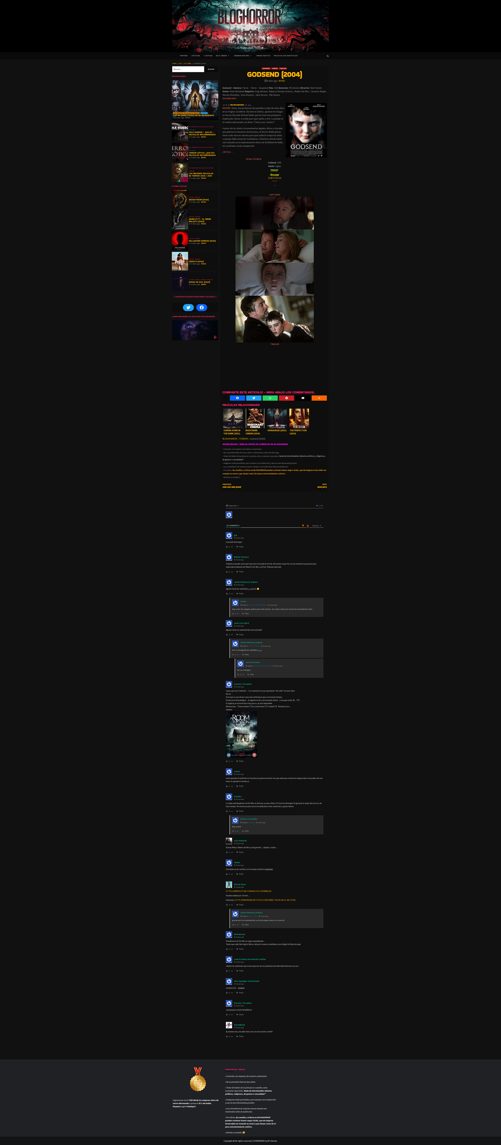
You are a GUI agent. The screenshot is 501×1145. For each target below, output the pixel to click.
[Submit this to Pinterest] (286, 398)
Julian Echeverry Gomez (257, 605)
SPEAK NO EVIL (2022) (199, 282)
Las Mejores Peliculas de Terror (186, 113)
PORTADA (183, 56)
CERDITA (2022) (196, 261)
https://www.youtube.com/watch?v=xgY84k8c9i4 (248, 891)
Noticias (204, 113)
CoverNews (259, 1141)
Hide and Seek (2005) (231, 485)
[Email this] (302, 398)
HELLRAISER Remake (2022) (202, 240)
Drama (197, 279)
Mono (282, 80)
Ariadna (251, 823)
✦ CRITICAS (207, 56)
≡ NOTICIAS (195, 56)
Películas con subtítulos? (286, 56)
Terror (275, 68)
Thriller (283, 68)
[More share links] (319, 398)
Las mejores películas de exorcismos (193, 115)
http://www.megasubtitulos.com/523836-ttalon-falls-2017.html (265, 900)
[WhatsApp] (270, 398)
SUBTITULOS (274, 177)
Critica (191, 197)
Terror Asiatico (263, 56)
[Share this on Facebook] (237, 398)
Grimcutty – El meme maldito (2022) (200, 220)
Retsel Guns (252, 916)
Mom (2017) (322, 485)
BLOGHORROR (229, 438)
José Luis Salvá (254, 646)
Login (320, 505)
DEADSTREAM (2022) (199, 199)
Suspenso (266, 68)
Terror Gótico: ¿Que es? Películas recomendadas (202, 154)
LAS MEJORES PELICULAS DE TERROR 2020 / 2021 (201, 174)
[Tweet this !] (253, 398)
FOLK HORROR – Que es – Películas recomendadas (202, 133)
